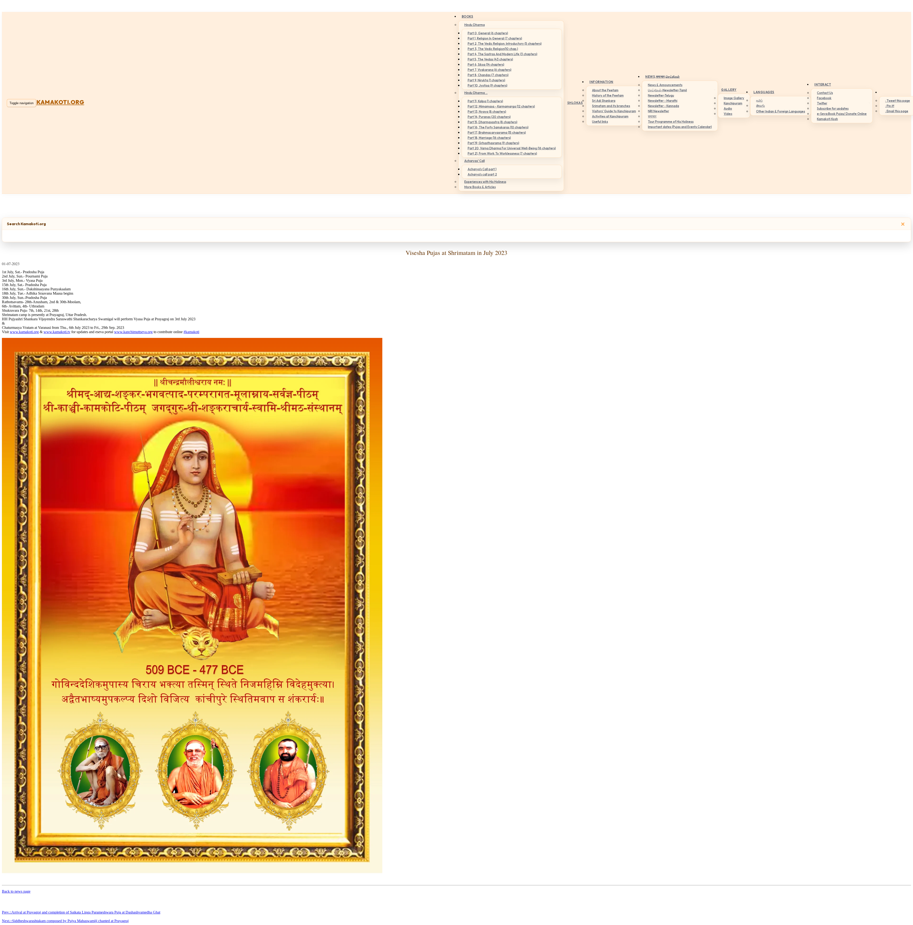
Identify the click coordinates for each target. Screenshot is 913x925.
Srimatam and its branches (611, 106)
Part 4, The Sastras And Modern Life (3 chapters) (502, 54)
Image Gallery (734, 98)
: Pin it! (889, 106)
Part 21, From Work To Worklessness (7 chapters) (502, 153)
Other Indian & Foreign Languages (780, 111)
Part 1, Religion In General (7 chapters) (495, 38)
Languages (763, 92)
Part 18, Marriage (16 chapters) (489, 138)
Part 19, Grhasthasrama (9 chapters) (493, 143)
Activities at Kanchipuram (610, 116)
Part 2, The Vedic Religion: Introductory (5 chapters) (505, 43)
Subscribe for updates (833, 108)
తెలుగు (760, 105)
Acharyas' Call (474, 161)
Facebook (824, 98)
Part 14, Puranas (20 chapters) (489, 117)
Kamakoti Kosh (827, 119)
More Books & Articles (480, 187)
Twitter (822, 103)
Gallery (729, 90)
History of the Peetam (608, 95)
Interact (822, 84)
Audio (728, 108)
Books (467, 16)
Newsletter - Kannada (663, 106)
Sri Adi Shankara (603, 100)
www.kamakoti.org (24, 332)
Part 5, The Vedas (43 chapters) (490, 59)
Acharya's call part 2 (482, 174)
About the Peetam (605, 90)
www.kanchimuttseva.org (133, 332)
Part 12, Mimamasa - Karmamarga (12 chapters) (501, 106)
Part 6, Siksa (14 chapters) (486, 64)
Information (601, 82)
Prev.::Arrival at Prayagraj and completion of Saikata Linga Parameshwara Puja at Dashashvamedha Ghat (81, 912)
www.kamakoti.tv (57, 332)
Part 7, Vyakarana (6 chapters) (489, 70)
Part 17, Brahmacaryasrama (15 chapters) (497, 132)
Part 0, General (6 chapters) (488, 33)
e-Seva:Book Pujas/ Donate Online (842, 114)
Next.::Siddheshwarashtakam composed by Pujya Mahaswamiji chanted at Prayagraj (65, 921)
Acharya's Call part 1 (482, 169)
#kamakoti (191, 332)
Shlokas (575, 103)
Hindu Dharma (474, 25)
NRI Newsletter (658, 111)
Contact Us (825, 93)
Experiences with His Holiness (485, 182)
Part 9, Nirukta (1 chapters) (486, 80)
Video (728, 114)
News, (662, 76)
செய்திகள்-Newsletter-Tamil (667, 90)
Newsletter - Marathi (662, 100)
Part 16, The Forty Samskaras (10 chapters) (498, 127)
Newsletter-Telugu (661, 95)
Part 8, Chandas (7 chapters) (488, 75)
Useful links (600, 121)
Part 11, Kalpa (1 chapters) (485, 101)
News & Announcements (665, 85)
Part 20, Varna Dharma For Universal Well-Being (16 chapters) (512, 148)
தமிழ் (759, 100)
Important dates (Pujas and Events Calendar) (680, 127)
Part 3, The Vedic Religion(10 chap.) (493, 49)
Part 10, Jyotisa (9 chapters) (487, 85)
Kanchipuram (733, 103)
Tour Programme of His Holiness (671, 121)
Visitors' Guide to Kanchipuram (614, 111)
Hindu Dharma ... (476, 93)
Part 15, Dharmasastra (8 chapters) (492, 122)
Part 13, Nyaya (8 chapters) (487, 111)
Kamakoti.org (60, 102)
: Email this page (896, 111)
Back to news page (16, 891)
